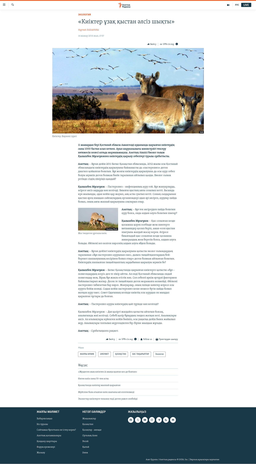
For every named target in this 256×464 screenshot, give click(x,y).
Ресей (85, 441)
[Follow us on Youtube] (145, 420)
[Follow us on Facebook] (131, 420)
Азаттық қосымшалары (49, 436)
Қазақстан (87, 424)
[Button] (151, 44)
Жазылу (41, 453)
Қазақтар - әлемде (91, 430)
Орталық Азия (89, 436)
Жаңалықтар (89, 419)
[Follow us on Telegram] (159, 420)
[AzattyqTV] (228, 5)
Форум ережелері (46, 447)
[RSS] (166, 420)
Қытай (85, 447)
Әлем (85, 453)
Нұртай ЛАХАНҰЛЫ (88, 30)
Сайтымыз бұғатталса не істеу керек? (56, 430)
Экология (84, 15)
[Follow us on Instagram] (152, 420)
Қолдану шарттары (47, 441)
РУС (237, 5)
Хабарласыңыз (44, 419)
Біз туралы (42, 424)
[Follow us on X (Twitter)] (138, 420)
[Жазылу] (173, 420)
